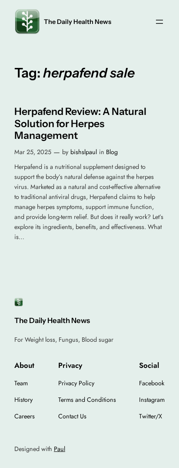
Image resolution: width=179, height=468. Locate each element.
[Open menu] (159, 22)
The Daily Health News (77, 22)
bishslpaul (83, 152)
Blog (112, 152)
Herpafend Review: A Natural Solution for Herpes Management (80, 123)
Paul (59, 448)
